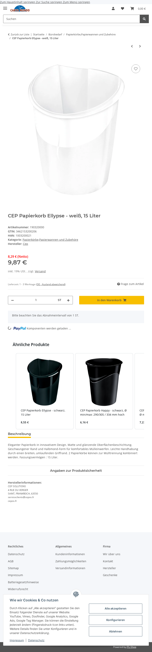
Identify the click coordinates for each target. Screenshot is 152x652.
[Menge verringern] (12, 300)
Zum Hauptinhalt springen (18, 2)
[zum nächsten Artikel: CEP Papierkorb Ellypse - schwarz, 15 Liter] (140, 46)
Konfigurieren (115, 620)
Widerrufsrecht (18, 589)
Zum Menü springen (76, 2)
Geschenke (110, 575)
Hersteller (109, 568)
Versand (40, 271)
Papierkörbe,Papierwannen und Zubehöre (50, 240)
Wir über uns (111, 554)
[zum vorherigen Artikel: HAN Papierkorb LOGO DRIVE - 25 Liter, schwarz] (132, 46)
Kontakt (108, 561)
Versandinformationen (70, 568)
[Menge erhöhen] (68, 300)
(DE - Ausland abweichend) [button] (51, 284)
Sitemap (13, 568)
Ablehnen (115, 631)
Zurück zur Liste (20, 34)
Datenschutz (36, 640)
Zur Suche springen (49, 2)
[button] (113, 8)
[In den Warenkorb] (11, 59)
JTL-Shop (131, 647)
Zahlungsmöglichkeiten (70, 561)
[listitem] (45, 391)
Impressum (17, 640)
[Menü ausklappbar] (5, 6)
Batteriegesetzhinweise (23, 582)
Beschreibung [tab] (19, 434)
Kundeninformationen (70, 554)
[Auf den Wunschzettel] (135, 68)
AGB (10, 561)
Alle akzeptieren (115, 608)
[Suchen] (144, 19)
